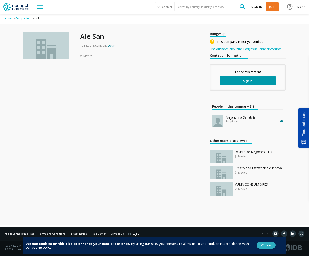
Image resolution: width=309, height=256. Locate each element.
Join (272, 7)
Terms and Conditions (51, 233)
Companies (22, 18)
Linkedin (293, 233)
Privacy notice (78, 233)
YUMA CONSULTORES (251, 184)
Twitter (301, 233)
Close (266, 245)
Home (8, 18)
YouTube (275, 233)
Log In (112, 46)
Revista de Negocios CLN (253, 152)
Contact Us (117, 233)
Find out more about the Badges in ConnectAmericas (246, 49)
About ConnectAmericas (19, 233)
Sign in (247, 81)
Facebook (284, 233)
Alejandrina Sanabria (241, 117)
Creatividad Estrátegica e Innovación (260, 168)
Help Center (98, 233)
